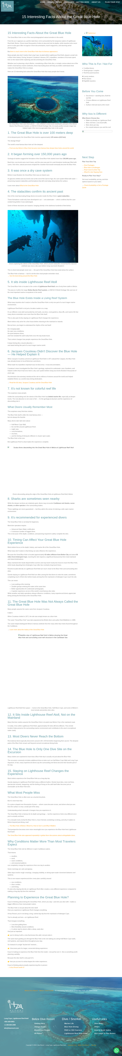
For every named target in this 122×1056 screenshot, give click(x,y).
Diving (59, 2)
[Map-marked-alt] (20, 1033)
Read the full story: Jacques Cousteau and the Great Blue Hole (31, 382)
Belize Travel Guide (46, 991)
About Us (96, 2)
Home (42, 2)
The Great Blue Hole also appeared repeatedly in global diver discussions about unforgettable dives (41, 835)
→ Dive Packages (88, 165)
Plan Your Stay (112, 2)
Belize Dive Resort (31, 991)
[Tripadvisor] (16, 1033)
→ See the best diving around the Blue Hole (22, 276)
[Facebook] (12, 1033)
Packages (69, 2)
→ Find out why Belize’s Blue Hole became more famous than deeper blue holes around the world (41, 148)
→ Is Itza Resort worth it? (16, 967)
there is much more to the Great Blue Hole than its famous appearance (34, 51)
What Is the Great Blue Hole (29, 185)
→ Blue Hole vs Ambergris (91, 167)
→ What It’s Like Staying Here (92, 172)
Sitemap (93, 1045)
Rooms (51, 2)
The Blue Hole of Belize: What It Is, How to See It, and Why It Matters (33, 826)
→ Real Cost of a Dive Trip (91, 170)
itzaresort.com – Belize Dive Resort (78, 1045)
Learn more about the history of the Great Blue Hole (27, 629)
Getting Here (82, 2)
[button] (116, 1050)
